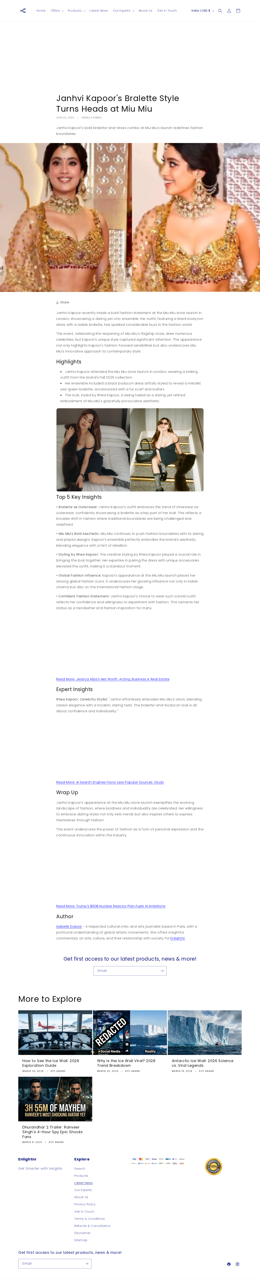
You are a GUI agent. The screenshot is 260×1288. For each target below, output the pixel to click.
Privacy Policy (84, 1204)
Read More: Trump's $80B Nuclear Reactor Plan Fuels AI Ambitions (111, 906)
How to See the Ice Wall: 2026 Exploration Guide (50, 1063)
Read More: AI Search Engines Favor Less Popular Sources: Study (110, 782)
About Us (81, 1197)
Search (79, 1169)
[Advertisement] (130, 54)
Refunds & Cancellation (92, 1226)
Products (81, 1176)
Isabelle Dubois (69, 926)
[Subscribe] (161, 971)
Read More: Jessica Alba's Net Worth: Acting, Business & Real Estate (112, 679)
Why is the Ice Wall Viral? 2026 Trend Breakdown (126, 1063)
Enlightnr (177, 938)
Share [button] (64, 302)
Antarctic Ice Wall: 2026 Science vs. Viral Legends (202, 1063)
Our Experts (83, 1190)
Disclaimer (82, 1233)
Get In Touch (84, 1212)
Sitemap (80, 1240)
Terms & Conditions (89, 1219)
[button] (56, 10)
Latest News (83, 1183)
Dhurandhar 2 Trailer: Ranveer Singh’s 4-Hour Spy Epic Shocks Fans (52, 1132)
